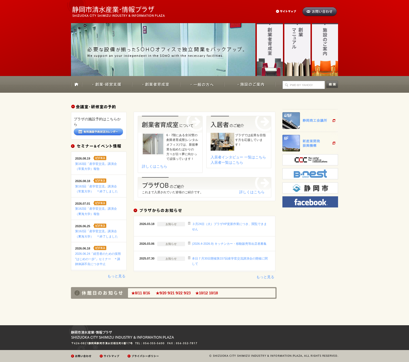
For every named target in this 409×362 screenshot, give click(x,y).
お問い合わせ (319, 11)
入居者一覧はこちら (227, 162)
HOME (76, 84)
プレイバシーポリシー (143, 356)
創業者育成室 (270, 49)
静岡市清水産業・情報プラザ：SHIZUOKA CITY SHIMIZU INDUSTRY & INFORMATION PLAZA (123, 8)
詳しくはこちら (154, 166)
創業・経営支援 (107, 84)
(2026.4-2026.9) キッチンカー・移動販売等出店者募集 (229, 243)
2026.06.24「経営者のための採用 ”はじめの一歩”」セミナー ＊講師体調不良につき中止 (98, 259)
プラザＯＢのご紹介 (204, 183)
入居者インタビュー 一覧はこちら (238, 157)
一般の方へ (202, 84)
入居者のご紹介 (238, 124)
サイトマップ (289, 11)
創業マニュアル (297, 49)
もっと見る (116, 276)
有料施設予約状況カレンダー (98, 131)
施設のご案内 (325, 49)
